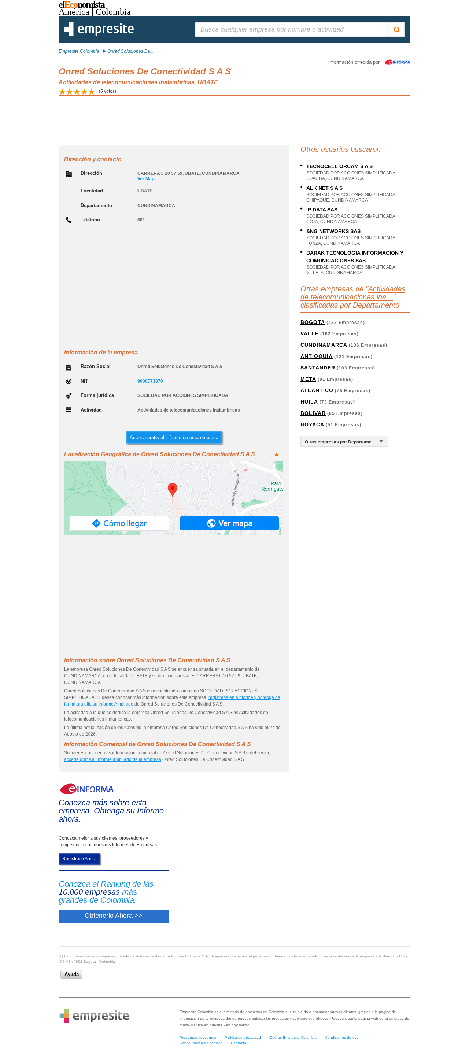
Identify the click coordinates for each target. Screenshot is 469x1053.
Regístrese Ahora (79, 858)
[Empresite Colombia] (99, 34)
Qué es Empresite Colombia (293, 1037)
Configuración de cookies (201, 1043)
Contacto (238, 1043)
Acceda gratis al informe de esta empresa (174, 437)
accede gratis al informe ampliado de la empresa (112, 759)
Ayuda (71, 974)
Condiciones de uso (342, 1037)
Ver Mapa (147, 178)
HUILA (309, 402)
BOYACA (312, 424)
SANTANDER (317, 368)
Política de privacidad (243, 1037)
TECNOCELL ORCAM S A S (339, 166)
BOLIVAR (313, 413)
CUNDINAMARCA (323, 345)
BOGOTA (312, 322)
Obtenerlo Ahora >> (114, 915)
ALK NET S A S (324, 188)
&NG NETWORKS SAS (333, 231)
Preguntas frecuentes (198, 1037)
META (308, 379)
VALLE (309, 333)
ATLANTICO (316, 390)
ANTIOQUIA (316, 356)
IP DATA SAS (321, 210)
